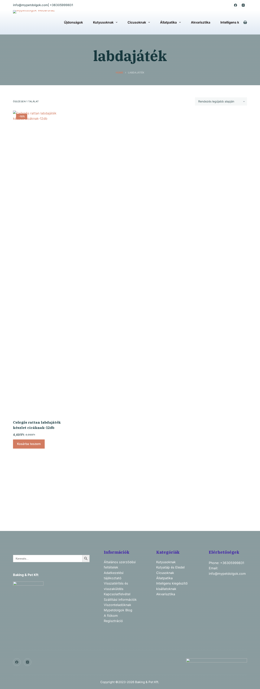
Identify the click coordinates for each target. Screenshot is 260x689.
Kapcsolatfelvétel (117, 594)
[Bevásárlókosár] (245, 22)
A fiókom (111, 616)
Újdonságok (73, 22)
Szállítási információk (120, 599)
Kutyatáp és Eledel (170, 567)
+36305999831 (61, 5)
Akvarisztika (200, 22)
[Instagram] (243, 5)
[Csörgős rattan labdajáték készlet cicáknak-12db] (40, 263)
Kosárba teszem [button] (29, 444)
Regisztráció (113, 621)
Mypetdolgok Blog (118, 610)
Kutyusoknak (103, 22)
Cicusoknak (137, 22)
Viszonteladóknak (117, 605)
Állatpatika (168, 22)
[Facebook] (235, 5)
